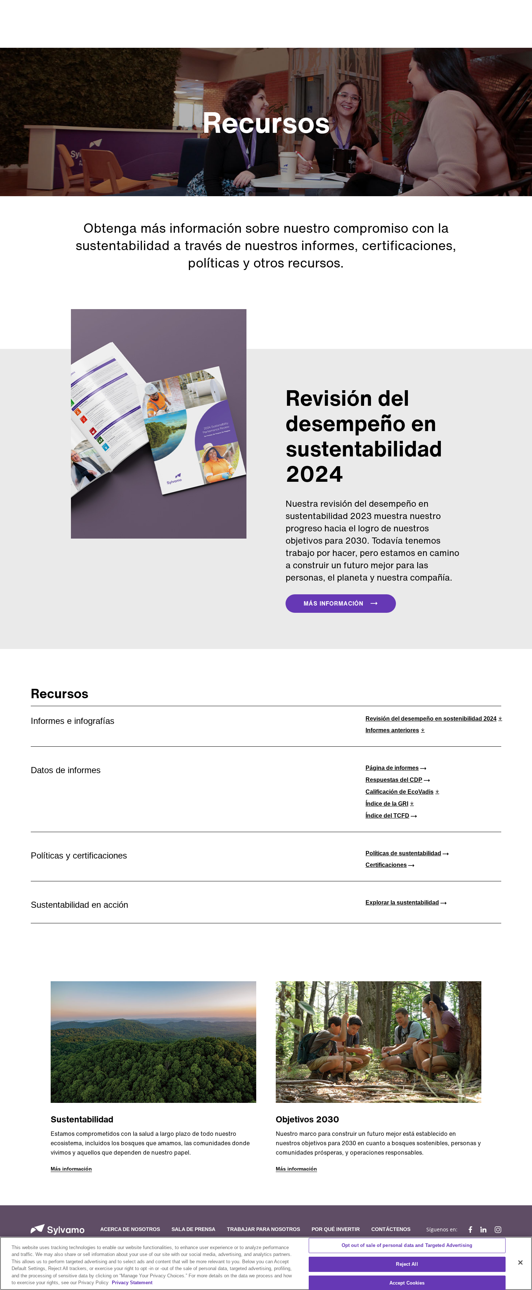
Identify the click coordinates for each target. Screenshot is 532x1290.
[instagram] (496, 1229)
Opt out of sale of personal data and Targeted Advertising (407, 1245)
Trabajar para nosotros (263, 1229)
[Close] (520, 1262)
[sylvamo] (57, 1229)
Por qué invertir (336, 1229)
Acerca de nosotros (130, 1229)
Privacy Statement (132, 1282)
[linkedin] (483, 1229)
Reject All (407, 1264)
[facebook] (470, 1229)
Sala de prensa (193, 1229)
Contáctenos (390, 1229)
